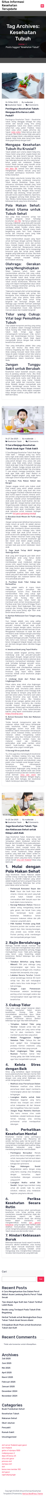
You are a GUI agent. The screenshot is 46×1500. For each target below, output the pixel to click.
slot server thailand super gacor (14, 1445)
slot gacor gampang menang (24, 513)
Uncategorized (9, 1437)
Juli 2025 (6, 1358)
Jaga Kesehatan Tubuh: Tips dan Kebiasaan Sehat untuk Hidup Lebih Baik (21, 829)
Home (21, 44)
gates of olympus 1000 (11, 1450)
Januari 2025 (8, 1386)
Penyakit (6, 1427)
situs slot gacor (8, 1459)
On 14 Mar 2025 (12, 102)
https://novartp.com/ (14, 714)
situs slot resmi (28, 775)
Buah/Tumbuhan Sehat (13, 1409)
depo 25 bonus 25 (9, 1456)
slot (3, 1467)
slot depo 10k (11, 169)
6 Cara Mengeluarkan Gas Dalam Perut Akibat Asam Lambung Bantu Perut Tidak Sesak (22, 1294)
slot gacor (6, 1472)
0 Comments (33, 105)
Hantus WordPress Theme (32, 1494)
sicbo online (16, 132)
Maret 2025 (7, 1377)
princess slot (7, 1461)
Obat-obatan (8, 1423)
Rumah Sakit (8, 1432)
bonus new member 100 (11, 1469)
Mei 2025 (6, 1368)
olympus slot (7, 1464)
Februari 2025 (8, 1382)
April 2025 (7, 1372)
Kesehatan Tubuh (15, 105)
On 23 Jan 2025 (12, 820)
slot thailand (7, 1448)
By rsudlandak (27, 102)
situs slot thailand (24, 860)
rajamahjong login (9, 1475)
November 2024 (9, 1396)
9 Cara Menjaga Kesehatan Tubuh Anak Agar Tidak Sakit (22, 447)
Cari (4, 1271)
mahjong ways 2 (8, 1453)
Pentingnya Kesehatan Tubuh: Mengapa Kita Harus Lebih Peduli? (22, 112)
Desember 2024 (9, 1391)
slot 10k (17, 221)
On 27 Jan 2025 (12, 439)
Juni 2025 (6, 1363)
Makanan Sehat (9, 1418)
